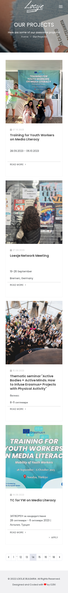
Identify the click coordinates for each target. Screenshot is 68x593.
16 (46, 557)
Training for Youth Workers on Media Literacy (32, 137)
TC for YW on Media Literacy (33, 500)
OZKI (53, 584)
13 (27, 557)
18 (54, 557)
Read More (17, 164)
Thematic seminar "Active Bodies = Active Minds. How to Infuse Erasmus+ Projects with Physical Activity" (33, 382)
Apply (54, 537)
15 (39, 557)
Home (24, 36)
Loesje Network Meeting (29, 255)
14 (33, 557)
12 (21, 557)
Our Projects (40, 36)
